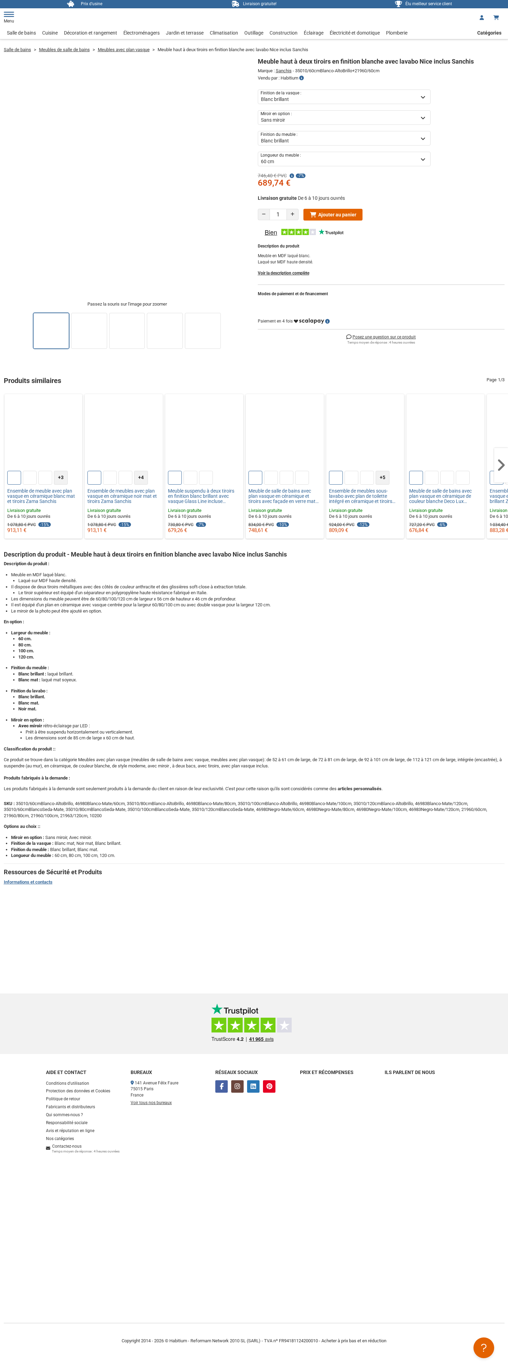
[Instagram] (237, 1086)
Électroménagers (141, 33)
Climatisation (224, 33)
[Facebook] (221, 1086)
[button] (501, 465)
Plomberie (396, 33)
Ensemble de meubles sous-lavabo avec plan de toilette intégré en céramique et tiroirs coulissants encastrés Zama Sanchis (360, 496)
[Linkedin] (253, 1086)
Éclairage (313, 33)
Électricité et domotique (355, 33)
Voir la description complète (283, 273)
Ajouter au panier (337, 214)
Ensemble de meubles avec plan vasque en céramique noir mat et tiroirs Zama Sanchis (122, 496)
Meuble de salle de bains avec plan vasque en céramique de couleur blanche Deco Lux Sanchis (440, 496)
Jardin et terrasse (185, 33)
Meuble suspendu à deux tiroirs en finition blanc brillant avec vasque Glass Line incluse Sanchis (201, 496)
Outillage (253, 33)
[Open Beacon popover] (483, 1347)
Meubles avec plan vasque (124, 49)
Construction (284, 33)
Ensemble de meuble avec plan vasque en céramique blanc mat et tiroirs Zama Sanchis (41, 496)
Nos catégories (60, 1138)
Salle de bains (21, 33)
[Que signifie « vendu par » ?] (301, 78)
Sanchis (284, 70)
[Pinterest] (269, 1086)
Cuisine (50, 33)
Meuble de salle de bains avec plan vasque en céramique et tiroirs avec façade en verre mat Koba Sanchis (282, 496)
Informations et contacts (28, 882)
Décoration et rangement (90, 33)
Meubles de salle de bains (64, 49)
